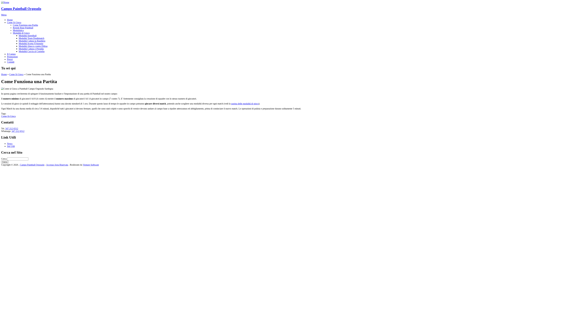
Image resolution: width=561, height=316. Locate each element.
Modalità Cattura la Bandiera (32, 41)
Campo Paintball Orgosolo (21, 9)
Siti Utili (11, 146)
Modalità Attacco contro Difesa (33, 46)
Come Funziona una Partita (25, 25)
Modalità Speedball (28, 35)
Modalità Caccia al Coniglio (32, 51)
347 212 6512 (11, 128)
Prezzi (10, 59)
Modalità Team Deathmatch (31, 38)
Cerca (4, 159)
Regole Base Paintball (23, 27)
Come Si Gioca (14, 22)
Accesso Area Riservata (57, 165)
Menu (4, 15)
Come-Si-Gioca (8, 116)
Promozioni (12, 56)
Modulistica (18, 30)
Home (10, 20)
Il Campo (11, 54)
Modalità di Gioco (21, 33)
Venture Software (91, 165)
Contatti (10, 62)
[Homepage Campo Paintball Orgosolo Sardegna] (5, 2)
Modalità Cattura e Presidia (31, 49)
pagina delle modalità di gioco (245, 103)
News (9, 143)
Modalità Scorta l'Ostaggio (31, 43)
